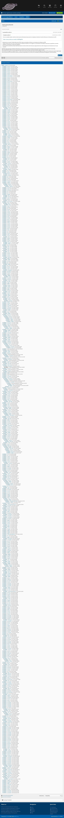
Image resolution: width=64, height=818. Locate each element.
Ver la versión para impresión (8, 795)
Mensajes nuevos (54, 809)
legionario (9, 144)
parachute (9, 96)
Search (32, 808)
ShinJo (9, 200)
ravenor (8, 560)
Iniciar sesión (52, 12)
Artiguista (8, 80)
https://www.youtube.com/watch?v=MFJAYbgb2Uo (13, 39)
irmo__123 (8, 590)
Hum (8, 140)
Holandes (9, 175)
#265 (61, 29)
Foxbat (8, 104)
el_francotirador (10, 75)
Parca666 (8, 281)
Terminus (8, 67)
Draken (8, 268)
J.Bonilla (6, 65)
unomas (9, 128)
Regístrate (60, 12)
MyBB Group (16, 816)
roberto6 (8, 567)
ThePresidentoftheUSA (12, 504)
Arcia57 (11, 450)
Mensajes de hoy (54, 811)
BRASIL (27, 16)
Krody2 (9, 280)
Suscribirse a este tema (7, 796)
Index (32, 807)
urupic (8, 657)
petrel (9, 203)
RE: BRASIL (4, 66)
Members (33, 809)
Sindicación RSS (54, 808)
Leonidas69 (9, 305)
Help (32, 812)
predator (8, 352)
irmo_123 (8, 409)
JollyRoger (9, 562)
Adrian (8, 154)
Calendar (33, 811)
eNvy (59, 816)
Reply (60, 55)
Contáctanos (53, 807)
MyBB (7, 816)
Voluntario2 (9, 180)
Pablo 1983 (9, 257)
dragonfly (8, 112)
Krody (8, 106)
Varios (16, 16)
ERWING (8, 239)
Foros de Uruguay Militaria (7, 16)
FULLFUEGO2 (9, 489)
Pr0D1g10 (8, 109)
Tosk (8, 311)
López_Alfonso (12, 415)
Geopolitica (21, 16)
